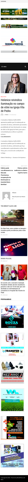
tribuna (6, 114)
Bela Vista (3, 96)
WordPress (20, 477)
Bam (2, 479)
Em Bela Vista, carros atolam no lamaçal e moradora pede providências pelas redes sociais (13, 230)
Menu (4, 66)
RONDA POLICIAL (6, 258)
